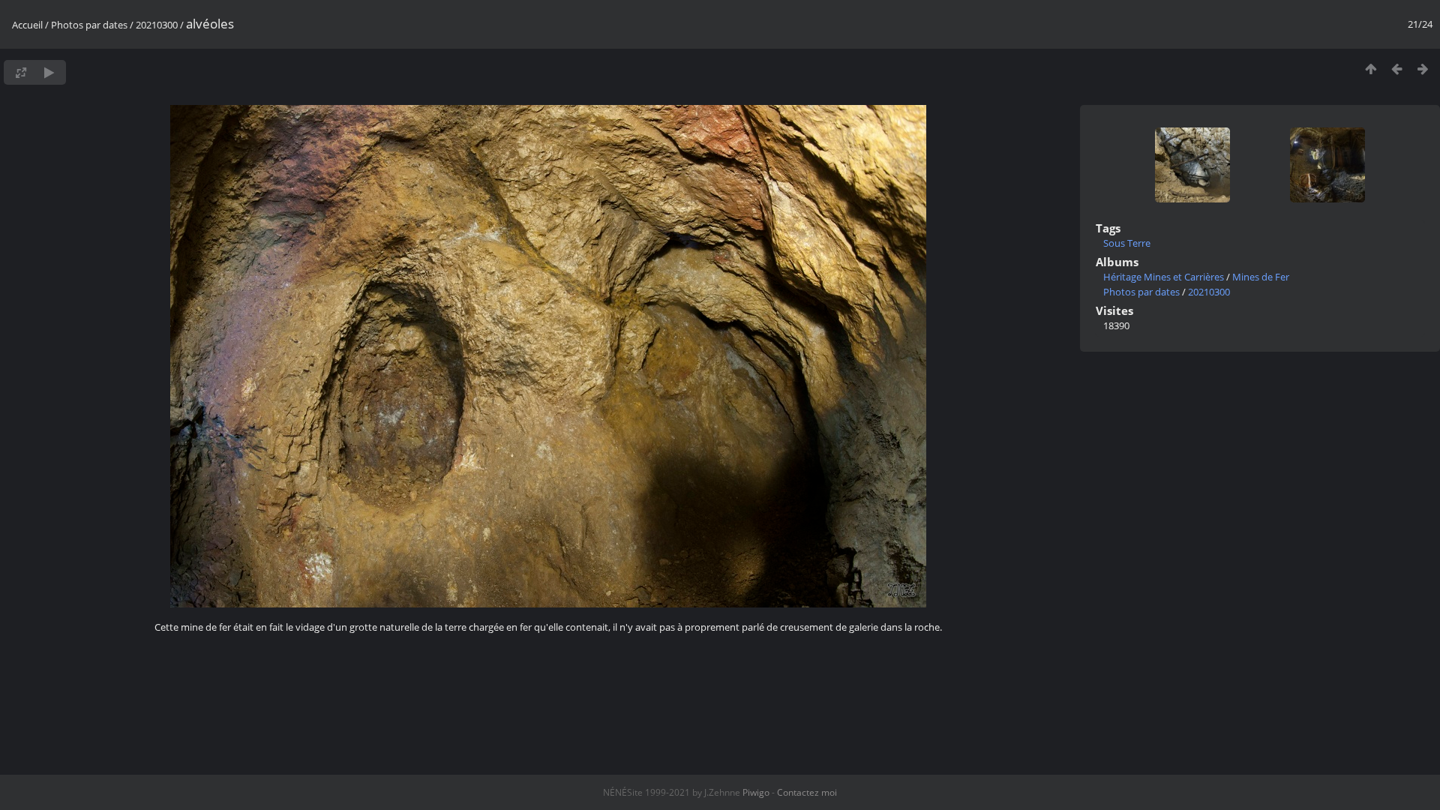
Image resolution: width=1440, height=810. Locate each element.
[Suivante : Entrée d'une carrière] (1423, 68)
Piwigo (756, 792)
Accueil (27, 25)
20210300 (157, 25)
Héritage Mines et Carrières (1163, 277)
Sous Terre (1126, 243)
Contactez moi (807, 792)
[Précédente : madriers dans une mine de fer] (1397, 68)
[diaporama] (49, 72)
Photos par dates (89, 25)
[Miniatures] (1371, 68)
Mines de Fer (1260, 277)
